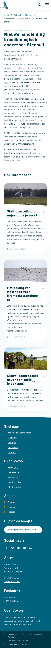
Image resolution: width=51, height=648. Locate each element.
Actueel (17, 15)
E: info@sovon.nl (12, 578)
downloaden (28, 140)
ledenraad (14, 390)
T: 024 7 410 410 (12, 582)
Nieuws (28, 15)
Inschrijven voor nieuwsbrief (22, 530)
